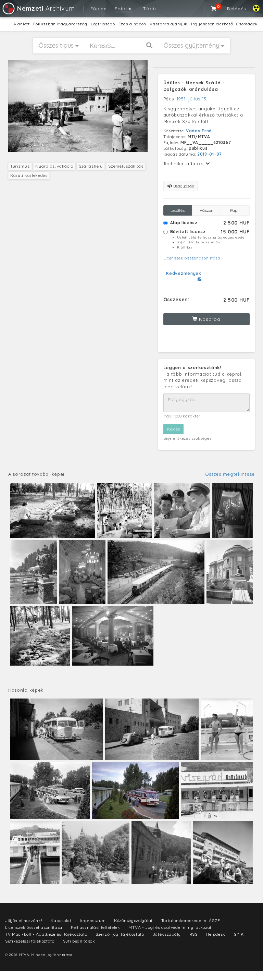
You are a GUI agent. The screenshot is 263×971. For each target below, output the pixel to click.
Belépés (236, 8)
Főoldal (99, 8)
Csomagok (247, 23)
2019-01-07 (209, 154)
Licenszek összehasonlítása (192, 257)
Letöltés (178, 210)
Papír (235, 210)
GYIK (239, 934)
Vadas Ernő (199, 130)
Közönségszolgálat (133, 920)
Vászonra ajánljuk (169, 23)
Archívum (46, 8)
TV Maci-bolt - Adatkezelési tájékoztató (46, 934)
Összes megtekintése (230, 474)
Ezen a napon (132, 23)
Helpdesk (215, 934)
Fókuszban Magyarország (60, 23)
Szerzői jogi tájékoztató (120, 934)
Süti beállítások (79, 941)
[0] (214, 8)
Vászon (206, 210)
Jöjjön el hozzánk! (23, 920)
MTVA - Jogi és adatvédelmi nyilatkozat (170, 927)
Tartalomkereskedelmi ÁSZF (191, 920)
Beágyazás (183, 186)
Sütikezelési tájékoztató (29, 941)
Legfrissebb (103, 23)
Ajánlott (21, 23)
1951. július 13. (192, 98)
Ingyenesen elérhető (212, 23)
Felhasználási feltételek (95, 927)
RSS (193, 934)
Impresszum (92, 920)
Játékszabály (167, 934)
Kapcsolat (61, 920)
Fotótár (123, 8)
